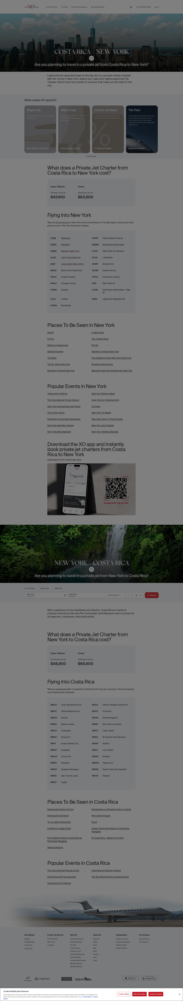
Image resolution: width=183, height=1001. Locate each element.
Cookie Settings (124, 994)
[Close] (179, 994)
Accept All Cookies (156, 994)
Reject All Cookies (139, 994)
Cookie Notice (87, 997)
